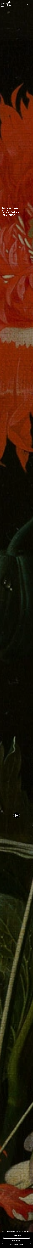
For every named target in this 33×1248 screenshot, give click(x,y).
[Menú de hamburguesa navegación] (30, 4)
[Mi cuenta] (24, 4)
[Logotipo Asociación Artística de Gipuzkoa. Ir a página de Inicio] (9, 4)
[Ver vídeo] (16, 815)
